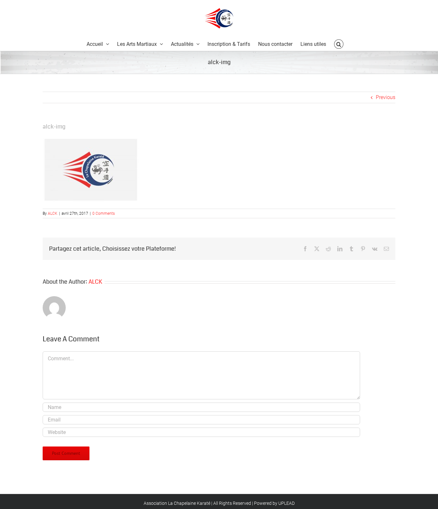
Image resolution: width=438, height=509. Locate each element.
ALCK (52, 213)
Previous (385, 97)
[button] (338, 44)
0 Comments (103, 213)
